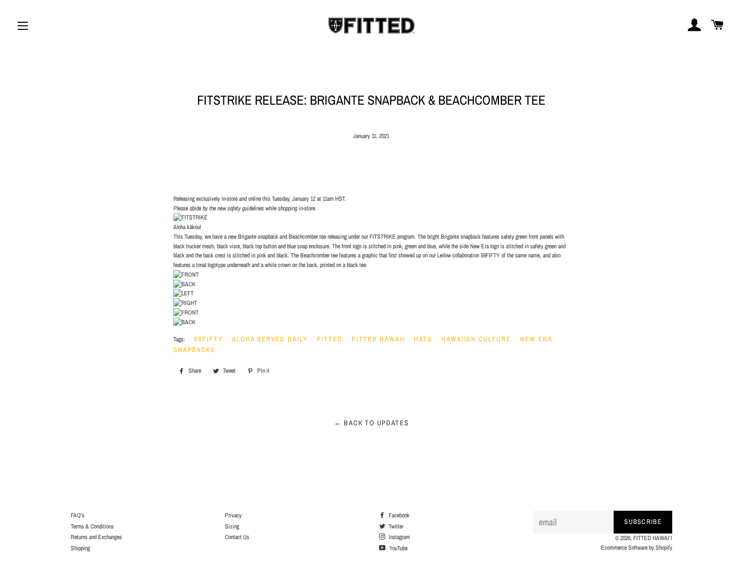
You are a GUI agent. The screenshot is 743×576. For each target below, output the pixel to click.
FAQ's (77, 515)
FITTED (330, 339)
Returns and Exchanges (96, 537)
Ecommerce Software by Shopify (636, 548)
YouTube (397, 548)
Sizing (232, 526)
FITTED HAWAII (378, 339)
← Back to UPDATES (371, 422)
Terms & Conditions (92, 526)
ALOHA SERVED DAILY (270, 339)
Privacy (233, 515)
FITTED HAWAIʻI (652, 538)
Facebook (398, 515)
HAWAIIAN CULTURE (476, 339)
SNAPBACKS (194, 349)
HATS (423, 339)
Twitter (395, 526)
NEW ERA (536, 339)
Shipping (80, 548)
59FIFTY (208, 339)
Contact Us (237, 537)
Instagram (398, 537)
